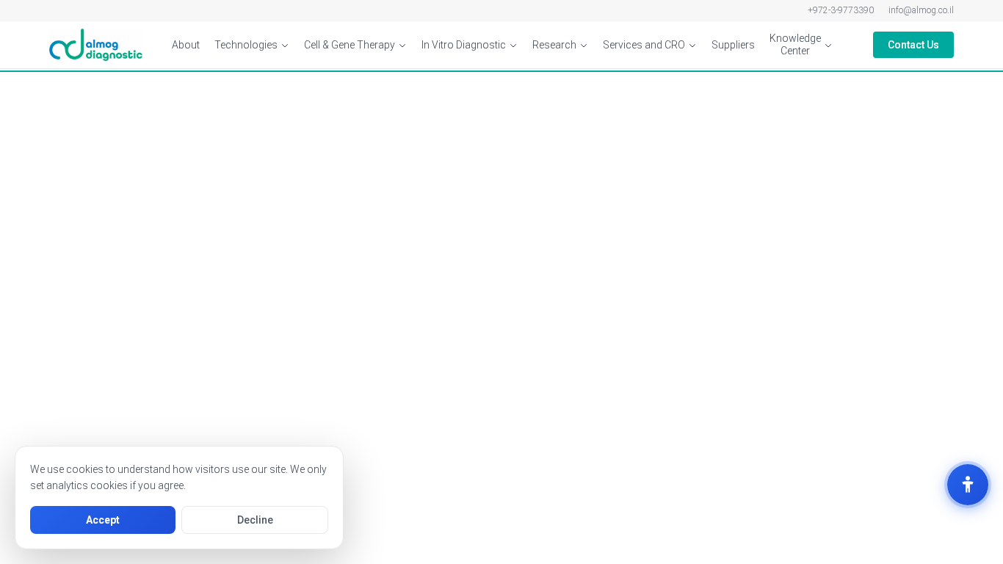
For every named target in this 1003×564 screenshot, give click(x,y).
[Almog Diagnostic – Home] (95, 45)
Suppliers (733, 45)
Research (554, 45)
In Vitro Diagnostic (463, 45)
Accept (103, 520)
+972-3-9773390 (841, 10)
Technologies (246, 45)
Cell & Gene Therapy (349, 45)
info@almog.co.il (921, 10)
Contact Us (913, 45)
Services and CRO (644, 45)
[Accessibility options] (967, 484)
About (186, 45)
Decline (255, 520)
